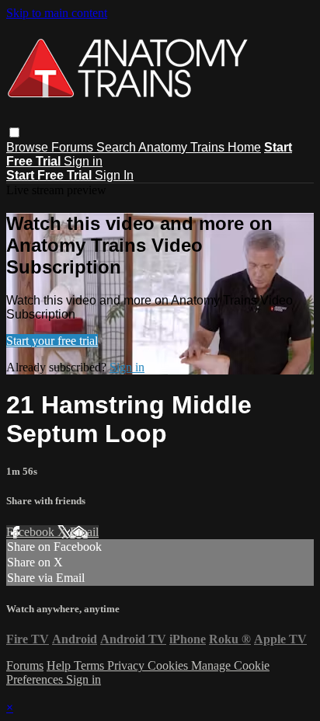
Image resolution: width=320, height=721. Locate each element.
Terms (90, 665)
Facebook (31, 531)
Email (84, 531)
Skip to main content (56, 12)
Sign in (83, 161)
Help (60, 665)
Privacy (127, 665)
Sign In (114, 175)
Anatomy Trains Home (199, 147)
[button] (14, 132)
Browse (28, 147)
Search (117, 147)
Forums (73, 147)
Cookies (169, 665)
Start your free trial (52, 340)
